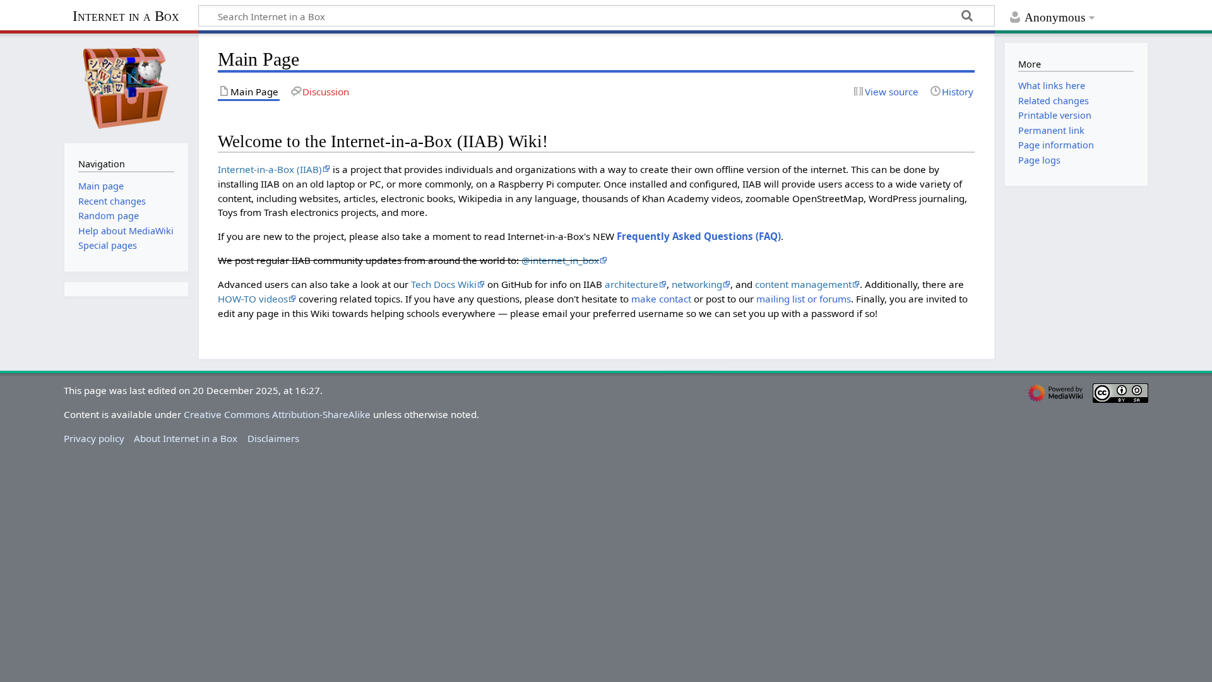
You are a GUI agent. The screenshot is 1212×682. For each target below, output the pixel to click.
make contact (661, 298)
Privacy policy (94, 438)
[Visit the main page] (126, 87)
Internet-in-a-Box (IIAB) (270, 169)
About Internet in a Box (185, 438)
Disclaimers (273, 438)
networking (697, 284)
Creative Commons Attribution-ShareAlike (277, 414)
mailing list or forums (803, 298)
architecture (631, 284)
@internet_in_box (560, 260)
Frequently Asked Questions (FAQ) (699, 236)
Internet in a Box (126, 16)
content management (803, 284)
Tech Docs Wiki (444, 284)
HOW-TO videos (253, 298)
